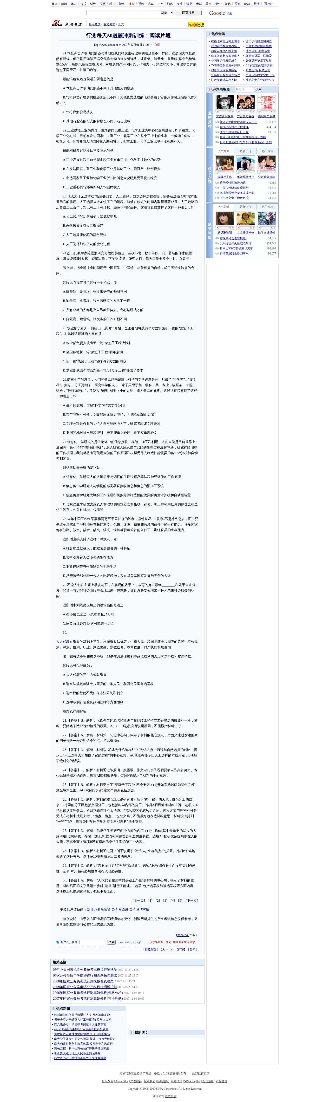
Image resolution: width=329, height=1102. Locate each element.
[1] (150, 900)
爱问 (237, 3)
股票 (102, 3)
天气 (218, 3)
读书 (189, 3)
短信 (228, 3)
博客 (122, 3)
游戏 (170, 3)
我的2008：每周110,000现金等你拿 (173, 942)
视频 (141, 3)
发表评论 (183, 935)
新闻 (64, 3)
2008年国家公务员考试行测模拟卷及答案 (83, 981)
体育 (74, 3)
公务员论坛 (120, 910)
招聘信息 (163, 1081)
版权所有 (171, 1096)
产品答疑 (221, 1081)
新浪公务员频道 (99, 910)
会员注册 (208, 1081)
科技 (112, 3)
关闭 (192, 949)
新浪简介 (107, 1081)
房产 (160, 3)
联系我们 (149, 1081)
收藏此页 (150, 949)
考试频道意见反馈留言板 (135, 1073)
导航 (257, 3)
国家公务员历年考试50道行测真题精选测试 (85, 975)
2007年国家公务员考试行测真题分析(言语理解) (88, 998)
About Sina (121, 1081)
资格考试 (109, 24)
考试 (199, 3)
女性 (180, 3)
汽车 (151, 3)
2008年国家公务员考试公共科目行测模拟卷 (85, 987)
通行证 (268, 3)
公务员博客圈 (139, 910)
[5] (180, 900)
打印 (181, 949)
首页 (54, 3)
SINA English (192, 1081)
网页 (63, 942)
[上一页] (138, 900)
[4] (173, 900)
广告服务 (136, 1081)
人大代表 (63, 642)
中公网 (155, 44)
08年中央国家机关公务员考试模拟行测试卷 (85, 970)
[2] (158, 900)
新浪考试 (94, 24)
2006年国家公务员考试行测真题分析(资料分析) (88, 993)
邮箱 (247, 3)
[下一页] (192, 900)
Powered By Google (130, 942)
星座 (208, 3)
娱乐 (83, 3)
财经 (93, 3)
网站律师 (176, 1081)
